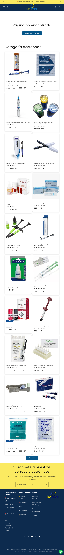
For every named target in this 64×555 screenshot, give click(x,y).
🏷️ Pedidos (22, 515)
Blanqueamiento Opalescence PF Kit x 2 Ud (45, 285)
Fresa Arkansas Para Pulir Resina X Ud (45, 365)
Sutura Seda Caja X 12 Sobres (43, 203)
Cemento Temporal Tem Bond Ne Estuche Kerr (44, 405)
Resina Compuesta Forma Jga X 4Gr (45, 163)
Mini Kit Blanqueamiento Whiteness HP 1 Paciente (18, 326)
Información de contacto (50, 549)
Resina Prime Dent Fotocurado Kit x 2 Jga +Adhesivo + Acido (17, 244)
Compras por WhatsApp (36, 504)
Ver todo (32, 458)
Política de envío (33, 551)
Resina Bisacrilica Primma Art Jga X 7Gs (18, 122)
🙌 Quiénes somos (22, 497)
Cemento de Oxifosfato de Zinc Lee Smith (16, 203)
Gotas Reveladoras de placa (15, 285)
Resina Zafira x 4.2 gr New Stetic (15, 163)
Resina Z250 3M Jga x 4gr (41, 326)
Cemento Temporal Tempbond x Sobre (45, 81)
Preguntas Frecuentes (36, 510)
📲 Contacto (22, 502)
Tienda (34, 515)
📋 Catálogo (22, 511)
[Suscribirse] (46, 484)
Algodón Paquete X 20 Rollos (14, 446)
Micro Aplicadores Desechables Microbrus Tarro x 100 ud (43, 123)
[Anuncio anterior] (3, 2)
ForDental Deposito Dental (18, 549)
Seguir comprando (32, 33)
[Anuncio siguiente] (60, 2)
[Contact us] (61, 552)
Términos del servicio (20, 551)
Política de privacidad (34, 549)
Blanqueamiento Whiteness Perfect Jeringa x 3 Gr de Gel (16, 82)
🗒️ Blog (20, 507)
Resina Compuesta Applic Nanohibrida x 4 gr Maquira (45, 244)
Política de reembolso (45, 551)
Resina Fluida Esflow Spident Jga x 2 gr (17, 365)
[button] (4, 7)
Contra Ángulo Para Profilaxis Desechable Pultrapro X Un (15, 405)
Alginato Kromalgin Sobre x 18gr (43, 446)
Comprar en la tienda (37, 497)
